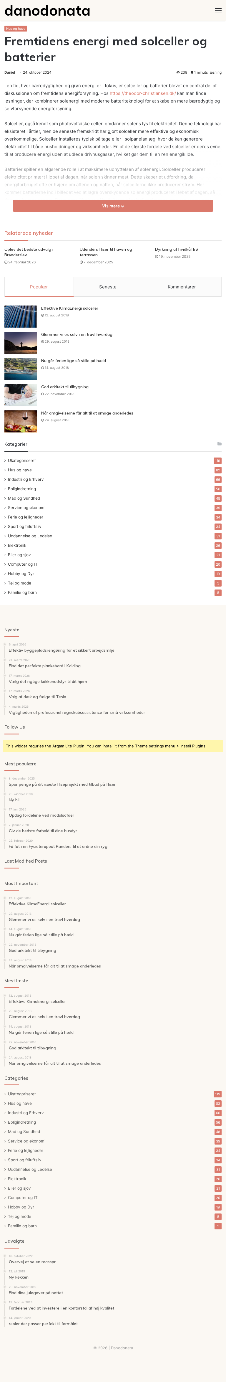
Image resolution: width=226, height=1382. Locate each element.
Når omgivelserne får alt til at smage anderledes (87, 413)
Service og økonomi (26, 507)
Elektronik (17, 545)
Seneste (108, 287)
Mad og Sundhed (24, 498)
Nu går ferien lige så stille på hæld (73, 360)
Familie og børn (22, 592)
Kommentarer (182, 287)
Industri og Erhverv (26, 479)
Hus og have (15, 29)
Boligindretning (22, 488)
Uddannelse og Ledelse (30, 536)
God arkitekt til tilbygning (65, 386)
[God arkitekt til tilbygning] (20, 395)
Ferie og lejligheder (25, 517)
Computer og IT (23, 564)
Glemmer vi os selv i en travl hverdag (76, 334)
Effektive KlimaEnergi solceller (69, 308)
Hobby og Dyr (21, 573)
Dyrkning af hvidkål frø (176, 249)
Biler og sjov (19, 554)
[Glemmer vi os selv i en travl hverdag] (20, 343)
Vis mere (111, 205)
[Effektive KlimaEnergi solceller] (20, 317)
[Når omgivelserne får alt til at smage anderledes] (20, 421)
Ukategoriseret (22, 460)
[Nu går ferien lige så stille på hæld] (20, 369)
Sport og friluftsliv (24, 526)
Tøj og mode (19, 583)
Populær (39, 287)
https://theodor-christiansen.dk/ (143, 93)
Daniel (9, 72)
